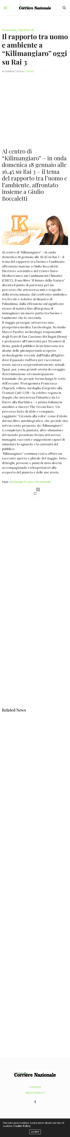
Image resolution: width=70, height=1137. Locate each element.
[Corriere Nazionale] (35, 8)
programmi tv (18, 482)
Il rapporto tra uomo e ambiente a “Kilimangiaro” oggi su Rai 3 (35, 49)
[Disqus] (35, 556)
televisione (43, 482)
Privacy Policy (35, 1092)
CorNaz (29, 71)
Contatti (35, 1087)
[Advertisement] (35, 108)
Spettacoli (26, 30)
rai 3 (31, 482)
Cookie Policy (22, 1126)
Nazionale (9, 30)
